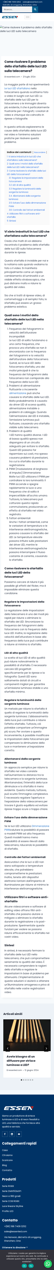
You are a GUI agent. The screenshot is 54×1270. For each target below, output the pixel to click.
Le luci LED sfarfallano (17, 88)
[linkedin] (12, 1134)
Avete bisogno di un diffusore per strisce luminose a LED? (21, 1061)
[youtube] (19, 1134)
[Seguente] (46, 1048)
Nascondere (39, 152)
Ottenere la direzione (13, 1247)
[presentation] (27, 1035)
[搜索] (35, 9)
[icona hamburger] (28, 17)
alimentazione (18, 393)
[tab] (21, 1080)
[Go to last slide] (8, 1048)
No (31, 1266)
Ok (24, 1266)
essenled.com (13, 76)
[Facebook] (5, 1134)
